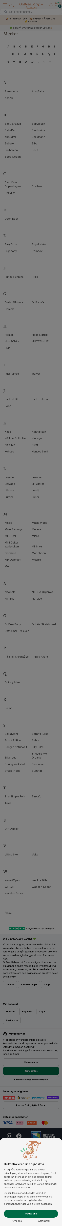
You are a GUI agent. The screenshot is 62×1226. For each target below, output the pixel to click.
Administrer (44, 1220)
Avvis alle (17, 1220)
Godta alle (31, 1213)
